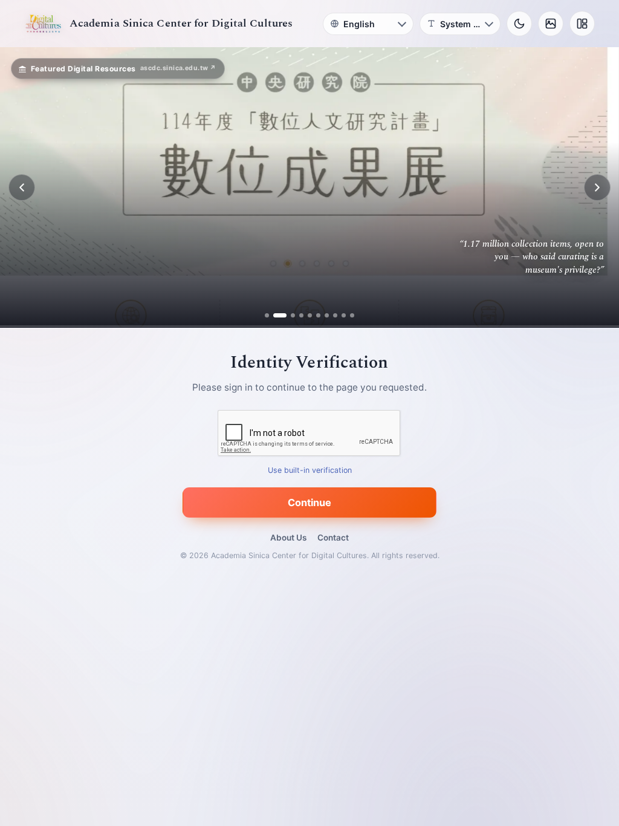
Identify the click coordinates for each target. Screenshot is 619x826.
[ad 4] (301, 315)
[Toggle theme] (519, 23)
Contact (333, 537)
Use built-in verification (310, 470)
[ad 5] (310, 315)
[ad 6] (318, 315)
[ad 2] (275, 315)
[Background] (550, 23)
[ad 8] (335, 315)
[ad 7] (327, 315)
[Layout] (582, 23)
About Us (288, 537)
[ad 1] (267, 315)
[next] (597, 187)
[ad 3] (288, 315)
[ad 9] (344, 315)
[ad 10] (352, 315)
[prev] (21, 187)
